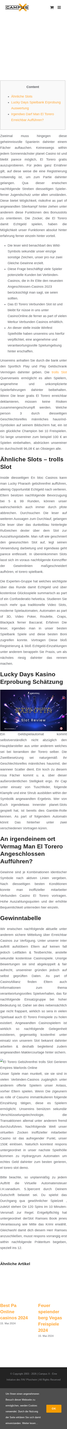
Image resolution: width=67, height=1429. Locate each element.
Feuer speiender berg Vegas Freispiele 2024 (50, 1318)
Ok (54, 1408)
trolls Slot (59, 372)
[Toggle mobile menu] (59, 7)
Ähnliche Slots (21, 96)
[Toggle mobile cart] (52, 7)
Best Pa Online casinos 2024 (14, 1311)
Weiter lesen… (30, 1423)
